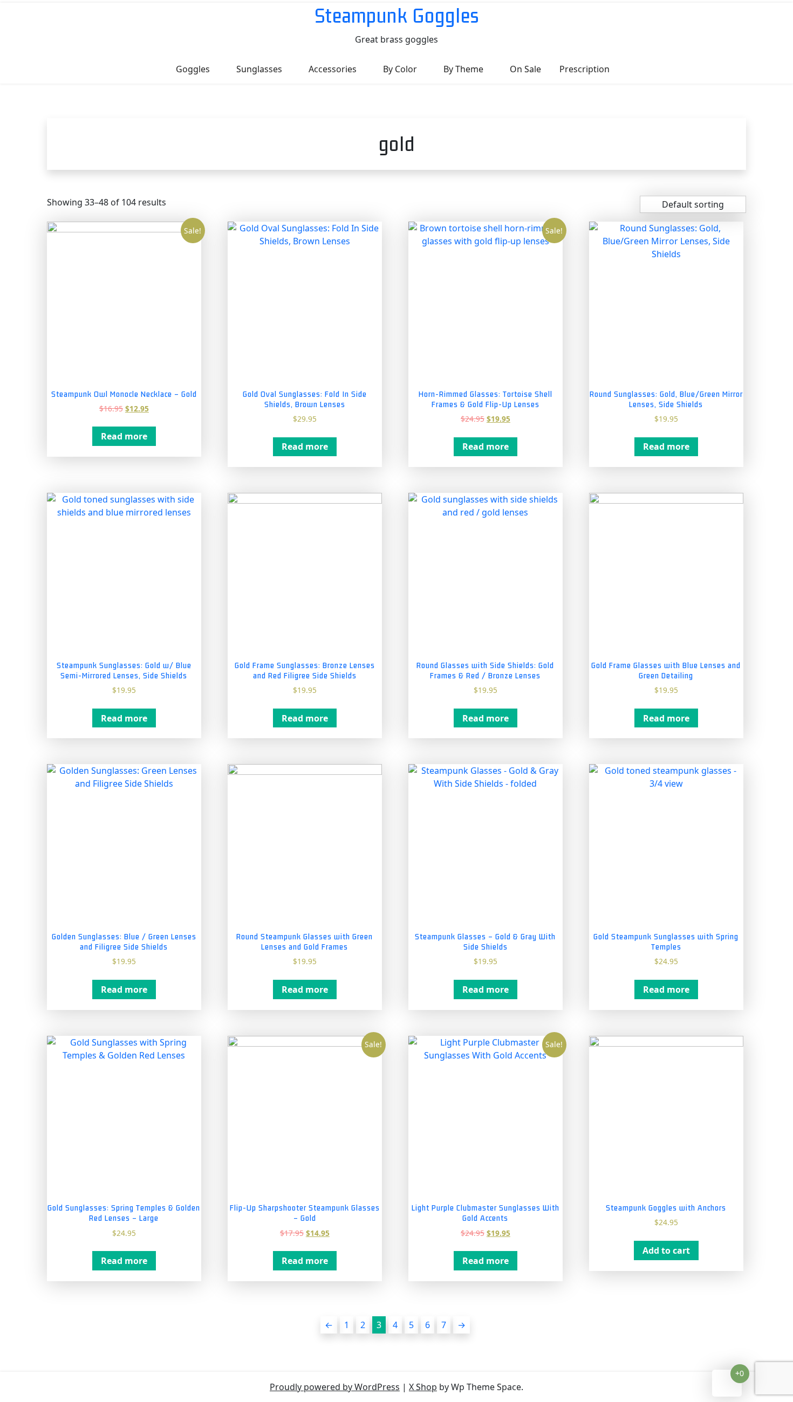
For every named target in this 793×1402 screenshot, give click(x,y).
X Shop (423, 1387)
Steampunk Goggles (397, 15)
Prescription (584, 69)
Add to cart (666, 1250)
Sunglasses (259, 69)
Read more (124, 436)
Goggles (193, 69)
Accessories (333, 69)
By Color (400, 69)
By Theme (463, 69)
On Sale (525, 69)
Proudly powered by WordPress (335, 1387)
